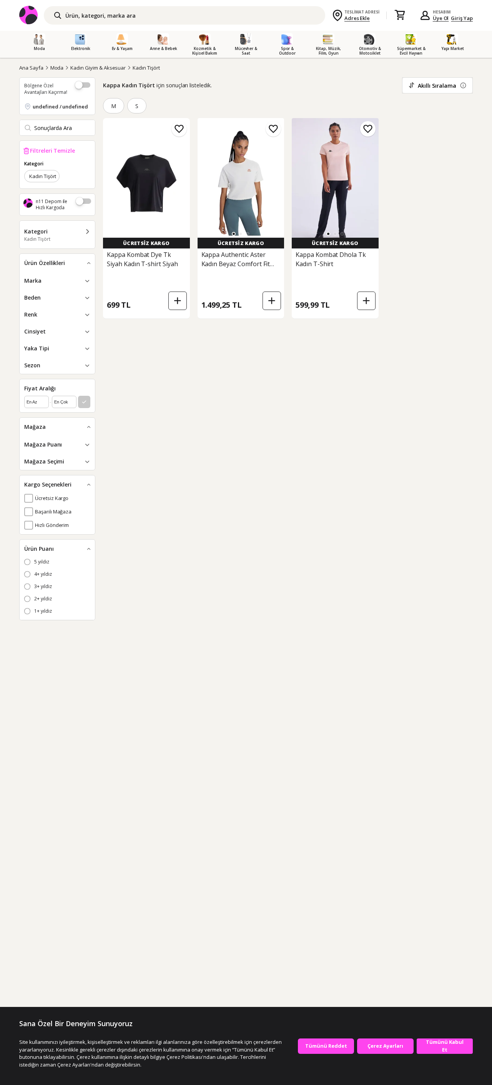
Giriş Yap (462, 18)
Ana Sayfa (31, 67)
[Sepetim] (400, 15)
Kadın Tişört (146, 67)
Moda (57, 67)
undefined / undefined (60, 106)
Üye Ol (441, 18)
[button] (234, 234)
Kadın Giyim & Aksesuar (98, 67)
